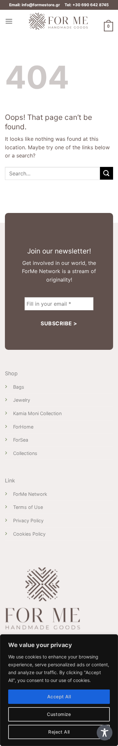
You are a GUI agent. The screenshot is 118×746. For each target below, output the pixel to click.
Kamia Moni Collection (37, 413)
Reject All (58, 732)
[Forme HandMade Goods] (58, 21)
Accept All (59, 696)
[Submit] (106, 173)
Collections (25, 453)
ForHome (23, 427)
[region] (59, 690)
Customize (59, 714)
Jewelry (21, 400)
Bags (18, 387)
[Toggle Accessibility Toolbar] (104, 732)
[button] (9, 21)
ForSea (20, 440)
